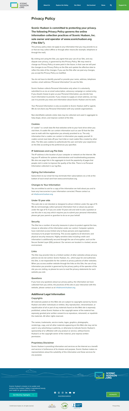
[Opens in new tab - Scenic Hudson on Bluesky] (74, 393)
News (103, 5)
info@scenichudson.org (43, 194)
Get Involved (91, 5)
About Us (47, 5)
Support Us (122, 5)
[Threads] (59, 393)
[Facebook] (55, 393)
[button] (110, 5)
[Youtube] (70, 393)
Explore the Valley (62, 5)
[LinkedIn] (66, 393)
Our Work (77, 5)
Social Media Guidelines (64, 396)
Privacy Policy (116, 406)
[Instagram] (63, 393)
